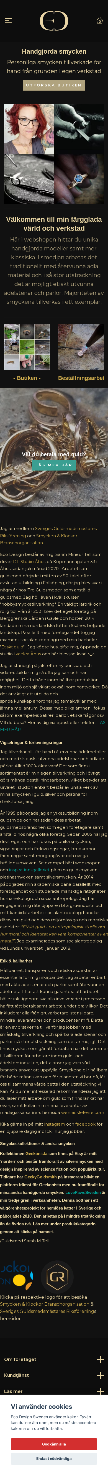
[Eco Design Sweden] (54, 20)
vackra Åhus (28, 653)
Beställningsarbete (83, 378)
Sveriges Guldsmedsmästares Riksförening (47, 1311)
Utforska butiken (54, 85)
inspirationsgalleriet (29, 869)
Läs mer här (54, 465)
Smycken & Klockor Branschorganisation (44, 1304)
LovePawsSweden (83, 1192)
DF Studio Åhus (29, 561)
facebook (85, 1124)
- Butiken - (27, 378)
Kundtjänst (16, 1375)
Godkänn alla (54, 1444)
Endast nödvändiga (54, 1458)
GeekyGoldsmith (40, 1177)
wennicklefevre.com (82, 1112)
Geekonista (36, 1153)
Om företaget (20, 1359)
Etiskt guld (12, 647)
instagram (54, 1124)
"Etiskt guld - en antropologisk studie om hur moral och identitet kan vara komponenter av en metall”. (54, 934)
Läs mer (13, 1391)
